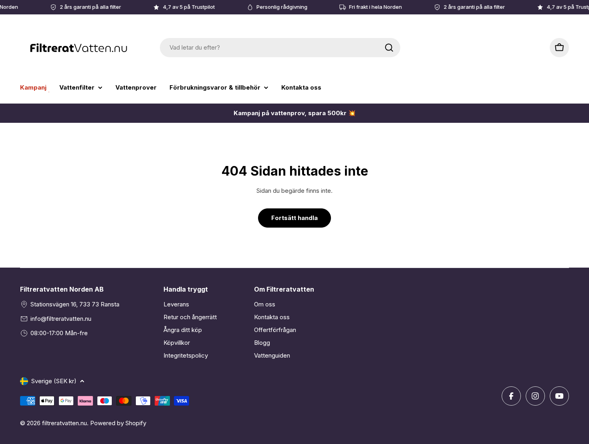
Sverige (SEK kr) (54, 381)
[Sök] (389, 47)
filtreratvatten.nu (64, 423)
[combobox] (280, 47)
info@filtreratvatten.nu (60, 318)
